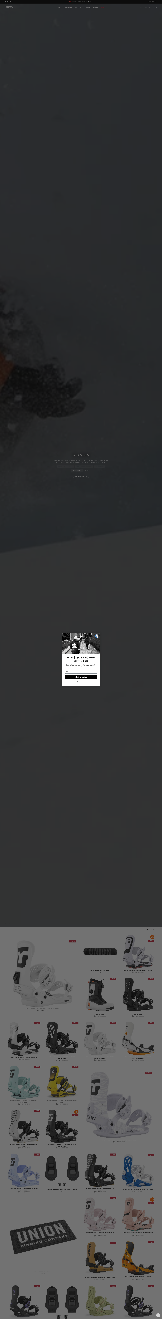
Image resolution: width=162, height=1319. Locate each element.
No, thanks (81, 682)
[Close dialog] (96, 636)
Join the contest (81, 677)
